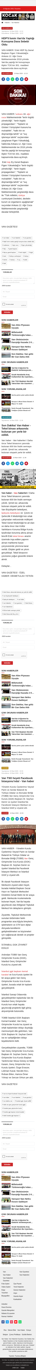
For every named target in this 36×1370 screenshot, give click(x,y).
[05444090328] (20, 1321)
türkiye (21, 195)
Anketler (4, 1304)
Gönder (7, 312)
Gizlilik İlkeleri (27, 1334)
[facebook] (3, 79)
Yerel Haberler (19, 1287)
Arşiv (15, 1293)
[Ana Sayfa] (2, 23)
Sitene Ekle (12, 1330)
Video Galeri (6, 1287)
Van (15, 493)
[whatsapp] (12, 79)
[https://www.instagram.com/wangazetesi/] (11, 1321)
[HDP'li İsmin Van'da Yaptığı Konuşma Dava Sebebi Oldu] (18, 95)
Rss (5, 1330)
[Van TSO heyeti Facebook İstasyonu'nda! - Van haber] (18, 834)
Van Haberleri (15, 22)
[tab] (7, 272)
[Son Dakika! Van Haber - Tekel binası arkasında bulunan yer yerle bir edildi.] (18, 479)
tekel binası (18, 536)
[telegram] (17, 79)
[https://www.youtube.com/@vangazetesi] (15, 1321)
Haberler (7, 22)
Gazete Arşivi (18, 1296)
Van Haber (7, 1275)
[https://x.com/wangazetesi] (7, 1321)
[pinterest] (26, 79)
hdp (8, 162)
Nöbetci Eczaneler (8, 1313)
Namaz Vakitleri (7, 1316)
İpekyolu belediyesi (11, 513)
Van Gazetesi (24, 1272)
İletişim (5, 1334)
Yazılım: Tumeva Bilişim (17, 1356)
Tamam (22, 1367)
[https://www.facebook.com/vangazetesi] (3, 1321)
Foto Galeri (5, 1284)
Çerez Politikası (14, 1334)
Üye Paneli (17, 1284)
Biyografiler (6, 1296)
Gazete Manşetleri (8, 1310)
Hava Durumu (6, 1307)
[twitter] (8, 79)
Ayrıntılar (15, 1367)
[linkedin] (22, 79)
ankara (19, 114)
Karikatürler (18, 1299)
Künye (28, 1330)
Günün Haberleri (19, 1290)
